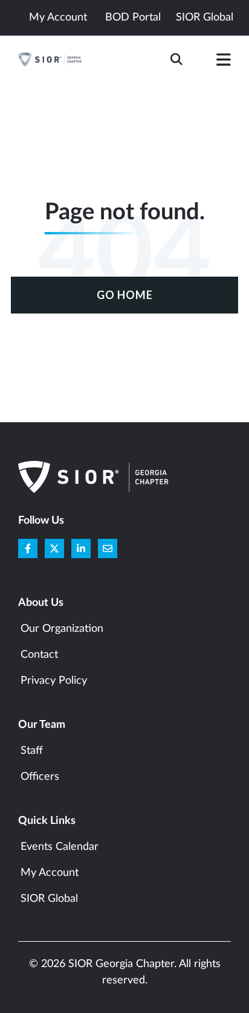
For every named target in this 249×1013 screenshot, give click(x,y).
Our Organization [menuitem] (62, 628)
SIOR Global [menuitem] (49, 898)
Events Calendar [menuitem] (60, 846)
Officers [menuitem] (40, 776)
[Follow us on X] (54, 548)
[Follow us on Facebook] (27, 548)
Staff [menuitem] (32, 750)
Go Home (125, 294)
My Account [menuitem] (50, 872)
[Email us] (107, 548)
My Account (58, 17)
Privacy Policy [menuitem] (54, 680)
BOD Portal (133, 17)
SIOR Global (204, 17)
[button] (223, 62)
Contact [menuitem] (39, 654)
